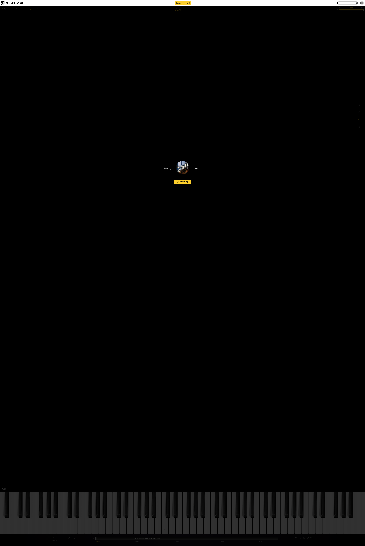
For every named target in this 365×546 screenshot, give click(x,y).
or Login (187, 3)
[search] (356, 3)
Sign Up (178, 3)
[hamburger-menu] (361, 3)
